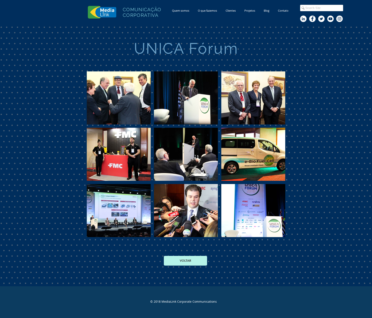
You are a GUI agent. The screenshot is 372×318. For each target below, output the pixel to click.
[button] (207, 10)
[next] (277, 157)
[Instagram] (339, 19)
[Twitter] (321, 19)
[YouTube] (330, 19)
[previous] (94, 157)
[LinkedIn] (303, 19)
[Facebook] (312, 19)
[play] (276, 233)
